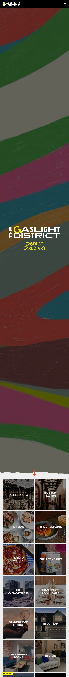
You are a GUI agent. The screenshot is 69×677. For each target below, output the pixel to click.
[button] (65, 4)
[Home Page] (11, 4)
